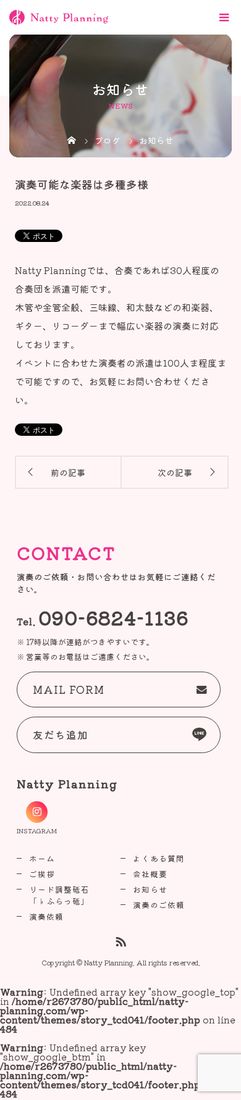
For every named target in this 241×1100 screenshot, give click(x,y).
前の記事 (68, 472)
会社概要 (150, 874)
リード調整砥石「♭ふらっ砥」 (59, 895)
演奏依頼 (46, 916)
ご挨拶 (42, 874)
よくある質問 (159, 858)
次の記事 (175, 472)
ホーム (42, 858)
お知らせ (150, 889)
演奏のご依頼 (159, 904)
